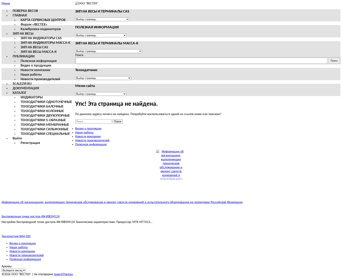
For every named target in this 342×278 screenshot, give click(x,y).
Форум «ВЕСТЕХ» (34, 25)
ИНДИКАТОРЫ (32, 97)
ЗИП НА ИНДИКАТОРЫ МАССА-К (45, 43)
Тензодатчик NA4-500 (16, 236)
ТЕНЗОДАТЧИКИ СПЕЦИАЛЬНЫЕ (45, 134)
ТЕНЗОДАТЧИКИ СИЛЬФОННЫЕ (44, 129)
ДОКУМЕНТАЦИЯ (26, 88)
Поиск (79, 55)
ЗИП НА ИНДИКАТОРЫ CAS (41, 38)
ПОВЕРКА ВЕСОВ (25, 11)
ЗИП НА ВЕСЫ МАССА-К (39, 52)
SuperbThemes (63, 274)
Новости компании (35, 70)
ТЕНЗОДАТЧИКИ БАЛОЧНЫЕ (42, 107)
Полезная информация (39, 61)
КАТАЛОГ (20, 93)
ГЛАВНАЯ (20, 15)
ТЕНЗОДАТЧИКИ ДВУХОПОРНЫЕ (45, 116)
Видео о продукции (36, 66)
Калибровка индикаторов (41, 29)
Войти (17, 138)
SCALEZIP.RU (22, 84)
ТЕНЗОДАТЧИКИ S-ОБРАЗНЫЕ (43, 120)
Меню (6, 3)
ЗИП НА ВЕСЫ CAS (34, 47)
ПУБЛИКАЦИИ (24, 56)
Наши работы (31, 75)
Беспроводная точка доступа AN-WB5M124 (31, 216)
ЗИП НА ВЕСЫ (23, 34)
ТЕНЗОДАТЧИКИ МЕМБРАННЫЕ (45, 125)
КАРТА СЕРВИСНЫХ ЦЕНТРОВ (43, 20)
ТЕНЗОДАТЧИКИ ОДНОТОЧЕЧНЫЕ (46, 102)
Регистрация (30, 143)
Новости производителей (40, 79)
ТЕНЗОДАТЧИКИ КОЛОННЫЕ (42, 111)
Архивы (7, 266)
